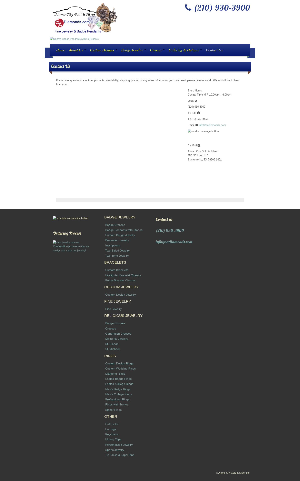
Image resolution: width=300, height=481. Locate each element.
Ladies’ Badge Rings (118, 378)
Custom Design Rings (119, 363)
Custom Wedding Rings (120, 368)
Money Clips (113, 439)
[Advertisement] (73, 314)
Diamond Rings (115, 373)
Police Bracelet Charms (120, 280)
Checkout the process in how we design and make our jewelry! (71, 248)
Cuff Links (111, 424)
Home (60, 49)
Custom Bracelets (116, 270)
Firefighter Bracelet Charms (123, 275)
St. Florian (112, 343)
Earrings (110, 429)
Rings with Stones (116, 404)
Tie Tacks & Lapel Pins (119, 455)
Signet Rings (113, 409)
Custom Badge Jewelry (120, 235)
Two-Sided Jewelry (117, 250)
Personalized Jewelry (119, 444)
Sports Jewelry (114, 449)
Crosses (156, 49)
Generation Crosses (118, 333)
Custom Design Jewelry (120, 294)
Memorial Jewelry (116, 338)
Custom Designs (102, 49)
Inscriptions (112, 245)
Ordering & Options (184, 49)
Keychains (112, 434)
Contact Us (214, 49)
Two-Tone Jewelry (117, 255)
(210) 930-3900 (170, 230)
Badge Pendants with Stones (123, 230)
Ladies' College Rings (119, 383)
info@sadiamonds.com (212, 125)
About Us (76, 49)
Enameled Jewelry (117, 240)
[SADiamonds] (84, 18)
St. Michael (112, 349)
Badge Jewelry (132, 49)
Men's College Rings (118, 394)
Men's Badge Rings (117, 389)
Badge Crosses (115, 224)
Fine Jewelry (113, 309)
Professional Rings (117, 399)
